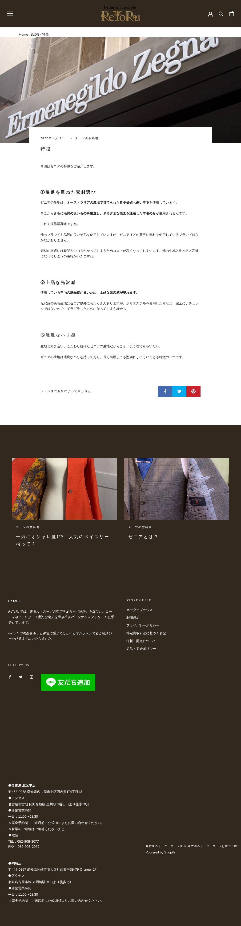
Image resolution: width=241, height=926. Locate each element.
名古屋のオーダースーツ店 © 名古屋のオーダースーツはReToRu (192, 846)
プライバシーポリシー (142, 625)
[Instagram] (31, 676)
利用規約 (133, 617)
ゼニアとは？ (143, 536)
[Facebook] (10, 676)
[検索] (221, 13)
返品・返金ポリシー (141, 649)
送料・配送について (141, 641)
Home (23, 34)
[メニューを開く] (10, 14)
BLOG (35, 34)
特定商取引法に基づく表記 (146, 633)
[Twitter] (20, 676)
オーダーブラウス (139, 610)
